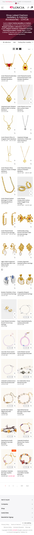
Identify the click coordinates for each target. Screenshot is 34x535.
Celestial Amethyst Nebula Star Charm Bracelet (23, 442)
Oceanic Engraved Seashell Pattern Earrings (24, 262)
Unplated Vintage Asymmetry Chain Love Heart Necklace (24, 138)
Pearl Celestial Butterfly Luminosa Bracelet (24, 322)
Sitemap (27, 527)
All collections (7, 42)
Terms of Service (16, 524)
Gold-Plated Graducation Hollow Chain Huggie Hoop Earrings (23, 201)
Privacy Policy (5, 524)
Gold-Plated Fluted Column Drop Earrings (7, 231)
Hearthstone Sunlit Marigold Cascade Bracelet (6, 442)
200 (22, 486)
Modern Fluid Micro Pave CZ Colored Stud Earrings (8, 293)
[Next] (32, 42)
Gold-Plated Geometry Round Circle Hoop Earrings (8, 322)
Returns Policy (8, 527)
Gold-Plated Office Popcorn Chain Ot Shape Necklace (8, 169)
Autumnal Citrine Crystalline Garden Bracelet (23, 472)
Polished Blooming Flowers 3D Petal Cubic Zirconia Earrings (24, 232)
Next (27, 486)
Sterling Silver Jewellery (24, 42)
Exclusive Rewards (18, 527)
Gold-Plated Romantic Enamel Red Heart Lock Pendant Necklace (24, 77)
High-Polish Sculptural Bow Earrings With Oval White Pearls (8, 263)
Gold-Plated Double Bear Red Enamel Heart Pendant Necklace (9, 77)
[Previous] (1, 42)
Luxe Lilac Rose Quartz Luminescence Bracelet (8, 352)
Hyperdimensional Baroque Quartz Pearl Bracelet (23, 411)
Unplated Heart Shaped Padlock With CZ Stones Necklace (8, 108)
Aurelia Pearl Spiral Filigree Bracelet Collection (7, 411)
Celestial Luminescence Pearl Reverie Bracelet (8, 381)
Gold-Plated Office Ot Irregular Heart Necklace (8, 138)
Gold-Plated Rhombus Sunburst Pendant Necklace (24, 169)
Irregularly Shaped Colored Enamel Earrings (24, 293)
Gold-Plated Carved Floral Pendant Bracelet (24, 352)
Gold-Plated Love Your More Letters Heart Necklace (24, 108)
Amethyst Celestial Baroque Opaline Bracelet (7, 472)
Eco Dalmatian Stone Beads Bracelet (23, 381)
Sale (14, 42)
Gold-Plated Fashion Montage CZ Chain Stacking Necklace (7, 200)
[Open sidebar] (2, 270)
